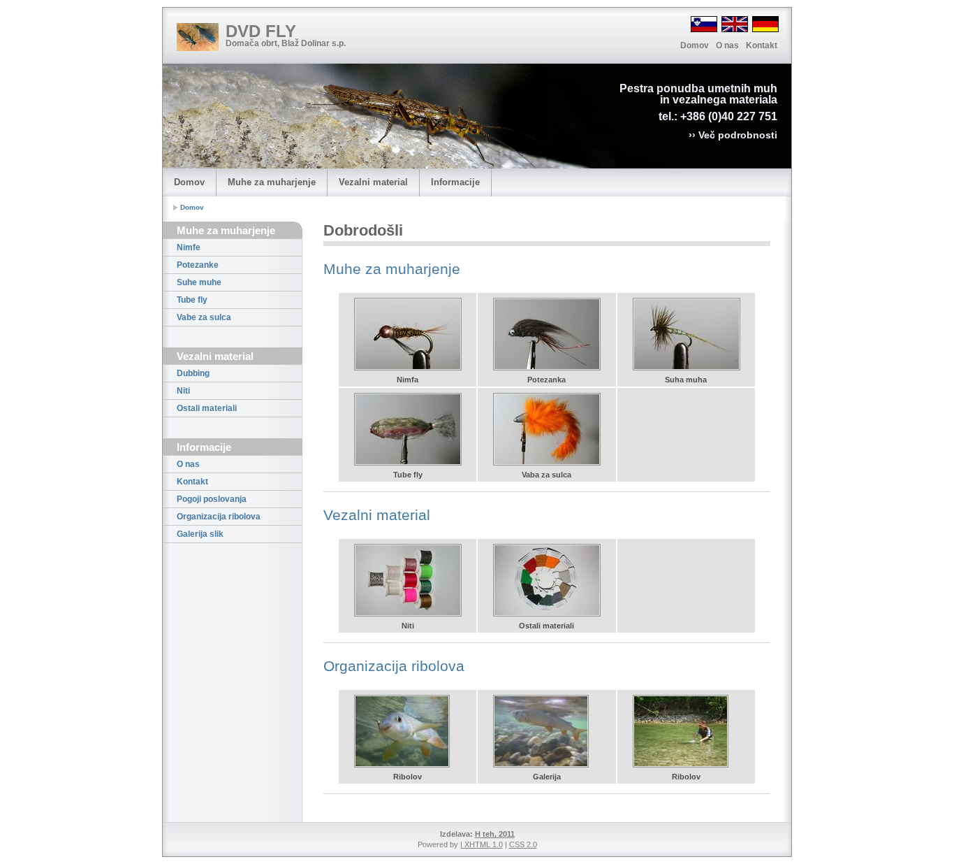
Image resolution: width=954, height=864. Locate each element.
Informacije (455, 182)
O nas (727, 45)
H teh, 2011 (495, 834)
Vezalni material (373, 182)
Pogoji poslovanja (212, 499)
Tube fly (192, 300)
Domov (694, 45)
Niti (183, 391)
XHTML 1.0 (483, 844)
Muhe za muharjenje (272, 182)
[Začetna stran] (198, 37)
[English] (734, 24)
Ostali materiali (207, 408)
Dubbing (193, 373)
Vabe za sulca (204, 317)
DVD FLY (261, 31)
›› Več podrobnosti (733, 135)
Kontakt (761, 45)
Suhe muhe (199, 282)
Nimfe (188, 247)
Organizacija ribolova (218, 516)
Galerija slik (200, 534)
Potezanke (198, 265)
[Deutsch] (765, 24)
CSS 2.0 (523, 844)
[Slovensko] (704, 24)
